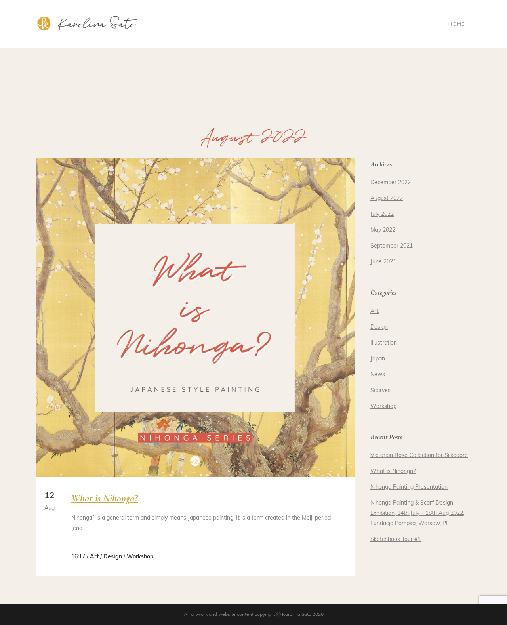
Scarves (380, 391)
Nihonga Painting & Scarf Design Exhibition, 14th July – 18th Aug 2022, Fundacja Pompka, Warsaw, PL (417, 513)
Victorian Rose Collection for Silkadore (419, 456)
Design (112, 557)
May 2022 (382, 230)
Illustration (383, 343)
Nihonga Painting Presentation (409, 487)
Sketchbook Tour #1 (395, 540)
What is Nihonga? (104, 498)
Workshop (140, 557)
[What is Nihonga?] (195, 317)
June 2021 (383, 262)
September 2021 (391, 246)
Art (94, 557)
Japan (377, 359)
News (377, 375)
